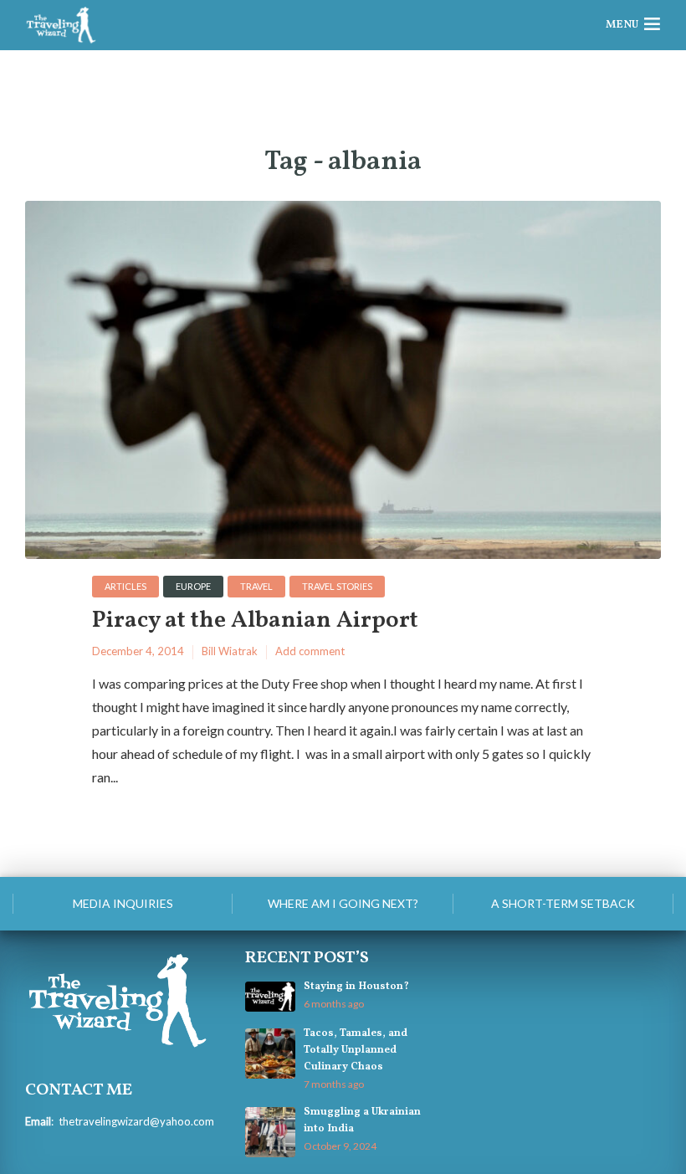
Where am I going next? (343, 903)
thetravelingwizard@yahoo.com (136, 1121)
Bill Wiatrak (230, 651)
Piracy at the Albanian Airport (255, 621)
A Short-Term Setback (563, 903)
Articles (125, 586)
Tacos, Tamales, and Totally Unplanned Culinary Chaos (355, 1050)
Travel (256, 586)
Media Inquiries (123, 903)
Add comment (310, 651)
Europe (193, 586)
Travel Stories (337, 586)
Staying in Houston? (356, 986)
